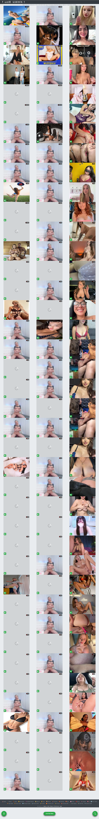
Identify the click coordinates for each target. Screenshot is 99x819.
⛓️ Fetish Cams (35, 803)
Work (48, 806)
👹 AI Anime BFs (64, 803)
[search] (95, 813)
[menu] (4, 813)
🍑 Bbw (67, 801)
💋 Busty (78, 801)
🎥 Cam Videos (73, 803)
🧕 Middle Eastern (30, 801)
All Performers (56, 806)
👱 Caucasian (21, 801)
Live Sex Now (49, 813)
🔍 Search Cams (88, 803)
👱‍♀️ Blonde (48, 801)
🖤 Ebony (9, 801)
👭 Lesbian (83, 801)
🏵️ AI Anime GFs (49, 803)
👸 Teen (43, 801)
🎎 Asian (4, 801)
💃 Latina (15, 801)
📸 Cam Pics (80, 803)
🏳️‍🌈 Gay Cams (10, 803)
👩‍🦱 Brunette (54, 801)
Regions (45, 806)
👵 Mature (37, 801)
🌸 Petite (72, 801)
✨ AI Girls (42, 803)
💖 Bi (88, 801)
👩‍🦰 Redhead (61, 801)
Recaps (51, 806)
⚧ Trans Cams (17, 803)
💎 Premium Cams (26, 803)
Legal (61, 806)
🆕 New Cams (94, 801)
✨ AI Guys (57, 803)
